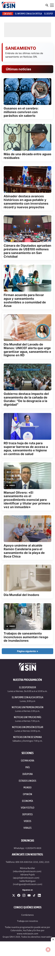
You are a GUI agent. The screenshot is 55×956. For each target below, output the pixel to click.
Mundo (27, 787)
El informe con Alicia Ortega (28, 13)
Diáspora (27, 774)
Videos (27, 821)
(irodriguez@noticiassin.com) (27, 884)
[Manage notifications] (48, 949)
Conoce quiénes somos (27, 907)
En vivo (8, 13)
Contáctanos (27, 915)
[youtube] (29, 895)
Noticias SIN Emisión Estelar (27, 727)
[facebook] (18, 895)
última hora (27, 760)
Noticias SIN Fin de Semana (27, 737)
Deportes (27, 814)
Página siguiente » (27, 651)
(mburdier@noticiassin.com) (27, 871)
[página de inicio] (8, 5)
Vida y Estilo (27, 807)
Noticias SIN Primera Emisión (27, 707)
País (27, 767)
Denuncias (27, 840)
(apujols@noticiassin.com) (26, 877)
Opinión (27, 794)
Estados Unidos (27, 780)
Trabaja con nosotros (27, 921)
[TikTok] (34, 895)
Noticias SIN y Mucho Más (27, 717)
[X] (13, 895)
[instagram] (23, 895)
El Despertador (27, 687)
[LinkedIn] (39, 895)
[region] (27, 948)
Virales (27, 827)
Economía (27, 800)
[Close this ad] (53, 939)
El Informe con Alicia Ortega (27, 697)
